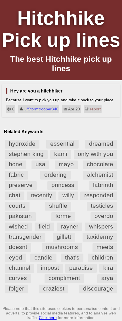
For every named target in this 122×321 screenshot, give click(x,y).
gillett (64, 236)
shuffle (58, 205)
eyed (15, 257)
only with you (95, 154)
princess (62, 185)
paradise (81, 267)
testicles (102, 205)
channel (19, 267)
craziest (53, 288)
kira (108, 267)
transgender (25, 236)
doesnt (18, 247)
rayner (69, 226)
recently (41, 195)
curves (18, 278)
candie (43, 257)
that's (72, 257)
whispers (101, 226)
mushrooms (62, 247)
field (44, 226)
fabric (16, 174)
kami (60, 154)
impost (50, 267)
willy (68, 195)
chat (14, 195)
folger (16, 288)
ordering (55, 174)
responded (98, 195)
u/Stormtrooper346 (41, 109)
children (102, 257)
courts (17, 205)
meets (104, 247)
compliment (64, 278)
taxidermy (100, 236)
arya (107, 278)
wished (18, 226)
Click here (48, 317)
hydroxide (22, 143)
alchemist (100, 174)
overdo (103, 216)
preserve (21, 185)
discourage (98, 288)
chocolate (100, 164)
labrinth (103, 185)
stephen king (26, 154)
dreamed (101, 143)
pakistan (20, 216)
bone (15, 164)
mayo (66, 164)
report (95, 109)
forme (63, 216)
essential (62, 143)
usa (40, 164)
